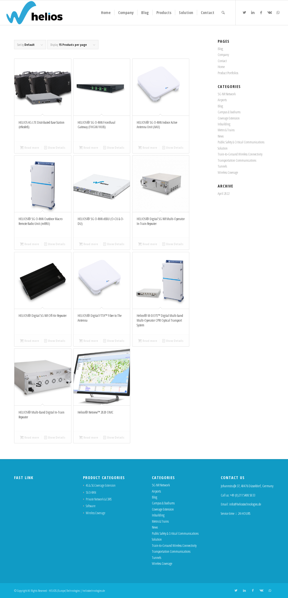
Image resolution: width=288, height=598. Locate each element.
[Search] (223, 12)
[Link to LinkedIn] (253, 12)
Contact (222, 60)
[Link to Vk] (270, 12)
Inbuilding (224, 124)
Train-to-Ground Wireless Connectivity (240, 154)
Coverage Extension (229, 118)
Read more (31, 147)
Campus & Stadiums (229, 111)
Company (223, 54)
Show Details (56, 147)
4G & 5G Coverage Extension (101, 485)
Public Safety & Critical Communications (241, 142)
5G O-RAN (91, 492)
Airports (222, 99)
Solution (223, 148)
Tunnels (222, 166)
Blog (220, 48)
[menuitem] (105, 12)
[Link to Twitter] (244, 12)
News (221, 136)
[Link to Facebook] (261, 12)
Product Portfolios (228, 72)
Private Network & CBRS (99, 499)
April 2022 (224, 193)
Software (90, 506)
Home (221, 66)
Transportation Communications (237, 160)
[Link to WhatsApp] (278, 12)
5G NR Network (227, 93)
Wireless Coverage (228, 172)
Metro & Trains (226, 129)
